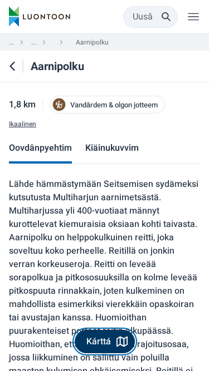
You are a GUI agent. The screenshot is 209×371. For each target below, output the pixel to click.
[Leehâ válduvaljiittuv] (193, 16)
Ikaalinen (22, 124)
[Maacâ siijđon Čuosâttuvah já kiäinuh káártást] (12, 66)
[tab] (40, 149)
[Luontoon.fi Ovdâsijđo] (39, 17)
